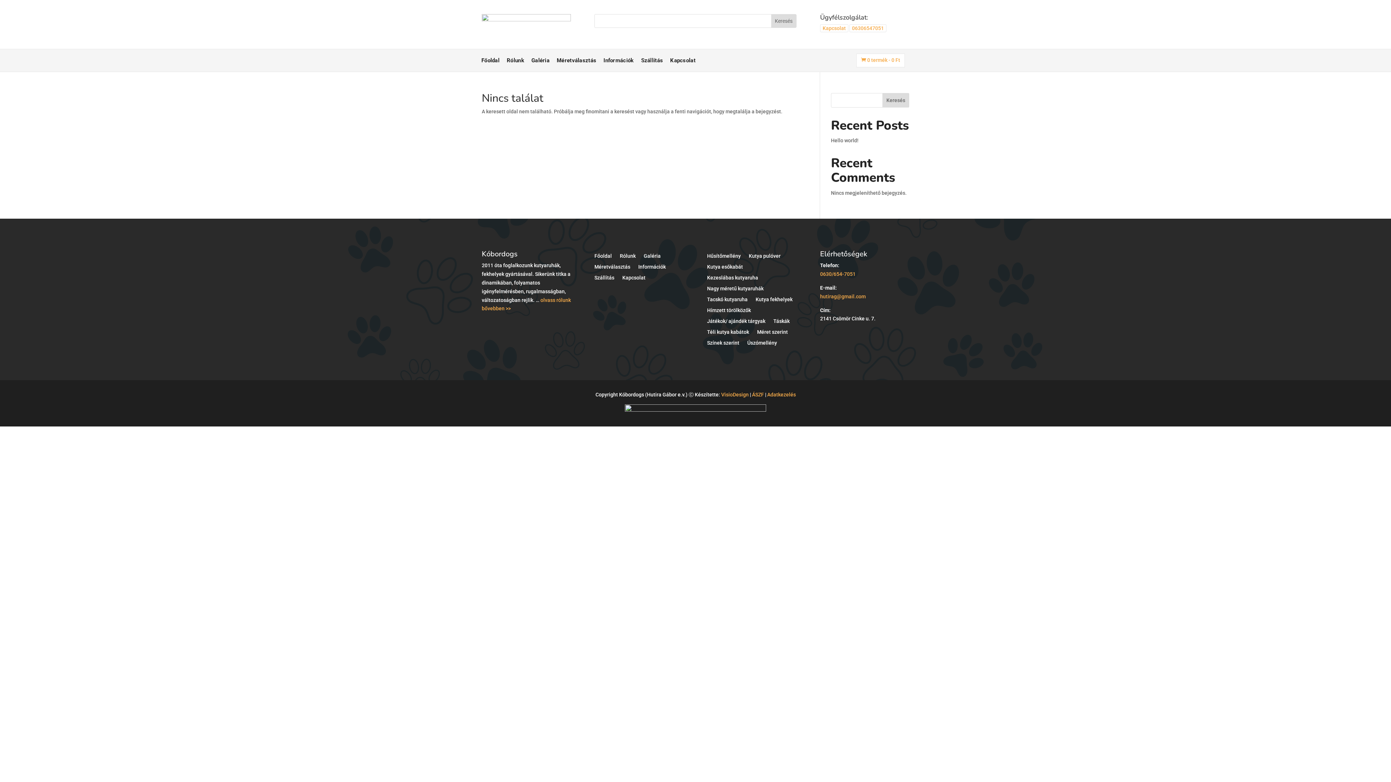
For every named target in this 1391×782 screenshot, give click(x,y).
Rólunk (515, 60)
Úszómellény (762, 343)
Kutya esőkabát (725, 267)
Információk (618, 60)
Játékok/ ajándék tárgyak (736, 321)
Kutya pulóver (765, 256)
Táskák (781, 321)
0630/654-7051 (838, 274)
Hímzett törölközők (729, 310)
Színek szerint (723, 343)
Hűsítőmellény (724, 256)
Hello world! (845, 140)
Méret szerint (772, 332)
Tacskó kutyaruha (727, 299)
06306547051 (868, 28)
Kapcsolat (834, 28)
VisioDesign (735, 395)
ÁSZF (758, 395)
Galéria (540, 60)
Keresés (895, 100)
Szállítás (652, 60)
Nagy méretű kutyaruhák (735, 288)
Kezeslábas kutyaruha (732, 278)
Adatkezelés (781, 395)
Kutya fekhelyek (774, 299)
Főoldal (490, 60)
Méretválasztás (576, 60)
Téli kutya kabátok (728, 332)
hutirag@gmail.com (843, 296)
